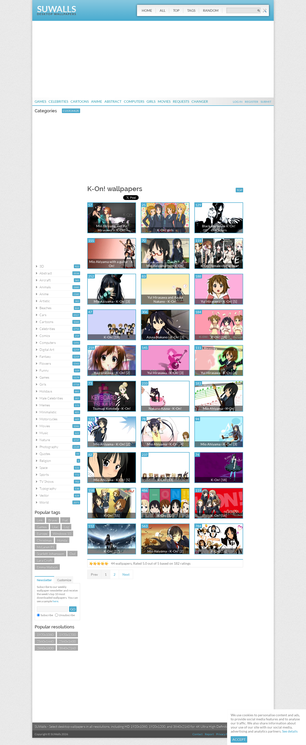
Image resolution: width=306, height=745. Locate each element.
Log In (237, 101)
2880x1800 (45, 648)
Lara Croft (44, 560)
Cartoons (80, 101)
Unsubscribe (67, 615)
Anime (96, 101)
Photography (48, 447)
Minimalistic (47, 412)
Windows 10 (62, 533)
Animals (45, 287)
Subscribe (47, 615)
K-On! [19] (112, 337)
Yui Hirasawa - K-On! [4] (219, 373)
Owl (72, 554)
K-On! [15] (112, 515)
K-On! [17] (112, 551)
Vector (44, 495)
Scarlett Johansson (50, 554)
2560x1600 (67, 641)
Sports (44, 474)
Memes (44, 405)
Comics (44, 336)
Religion (45, 461)
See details (290, 731)
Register (251, 101)
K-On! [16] (219, 515)
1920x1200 (67, 634)
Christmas (44, 540)
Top (176, 10)
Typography (47, 488)
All (162, 10)
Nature (44, 440)
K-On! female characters (219, 266)
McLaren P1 (45, 547)
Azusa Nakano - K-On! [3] (165, 337)
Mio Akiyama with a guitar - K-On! (111, 264)
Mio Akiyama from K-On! (165, 266)
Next (126, 574)
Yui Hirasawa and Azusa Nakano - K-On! (165, 299)
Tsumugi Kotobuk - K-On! (112, 408)
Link (40, 520)
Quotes (44, 454)
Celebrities (58, 101)
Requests (181, 101)
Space (43, 468)
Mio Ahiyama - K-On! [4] (165, 444)
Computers (134, 101)
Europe (42, 533)
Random (211, 10)
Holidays (45, 391)
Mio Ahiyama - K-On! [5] (111, 480)
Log (66, 527)
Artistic (44, 301)
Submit (266, 101)
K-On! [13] (165, 480)
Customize (71, 111)
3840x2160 (67, 648)
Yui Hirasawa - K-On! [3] (165, 373)
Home (147, 10)
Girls (151, 101)
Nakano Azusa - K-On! (165, 408)
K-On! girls (165, 230)
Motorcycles (48, 419)
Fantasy (45, 356)
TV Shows (46, 481)
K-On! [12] (165, 515)
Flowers (45, 363)
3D (41, 266)
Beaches (45, 308)
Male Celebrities (51, 398)
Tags (191, 10)
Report (209, 734)
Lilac (55, 527)
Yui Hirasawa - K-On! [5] (219, 301)
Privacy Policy (225, 734)
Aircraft (45, 280)
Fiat (65, 520)
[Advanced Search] (265, 10)
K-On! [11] (219, 551)
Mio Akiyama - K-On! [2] (165, 551)
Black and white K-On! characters (218, 228)
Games (40, 101)
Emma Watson (47, 567)
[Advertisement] (153, 59)
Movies (164, 101)
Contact (197, 734)
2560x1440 (45, 641)
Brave (52, 520)
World (44, 502)
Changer (199, 101)
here (55, 601)
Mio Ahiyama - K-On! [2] (111, 444)
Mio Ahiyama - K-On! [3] (219, 444)
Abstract (112, 101)
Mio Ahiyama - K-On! (219, 408)
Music (43, 433)
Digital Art (46, 349)
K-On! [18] (219, 480)
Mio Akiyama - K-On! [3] (112, 301)
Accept (239, 739)
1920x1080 (45, 634)
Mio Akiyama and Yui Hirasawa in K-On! (111, 228)
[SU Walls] (56, 14)
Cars (42, 315)
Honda (62, 540)
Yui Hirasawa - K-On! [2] (112, 373)
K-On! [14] (219, 337)
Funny (44, 370)
